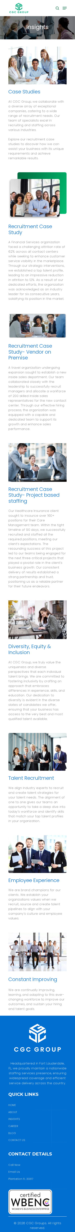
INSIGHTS (14, 1119)
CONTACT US (16, 1140)
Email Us (14, 1172)
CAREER (13, 1126)
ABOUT (12, 1112)
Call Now (14, 1165)
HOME (12, 1105)
